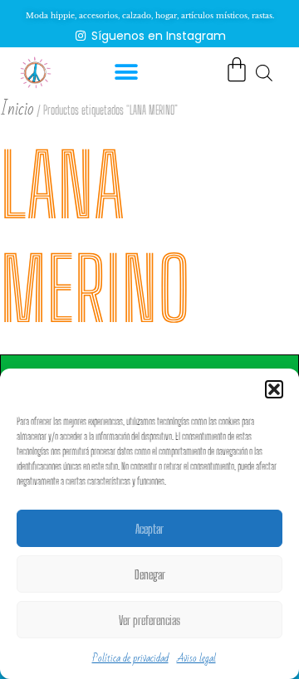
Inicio (17, 109)
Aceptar (149, 528)
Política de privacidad (130, 658)
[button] (274, 389)
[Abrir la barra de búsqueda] (264, 72)
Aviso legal (196, 658)
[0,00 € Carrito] (236, 69)
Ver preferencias (149, 620)
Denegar (150, 574)
